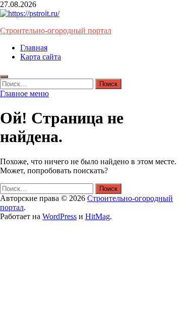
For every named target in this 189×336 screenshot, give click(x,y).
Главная (33, 47)
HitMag (97, 216)
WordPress (59, 216)
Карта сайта (40, 56)
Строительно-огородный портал (55, 30)
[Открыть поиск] (4, 76)
